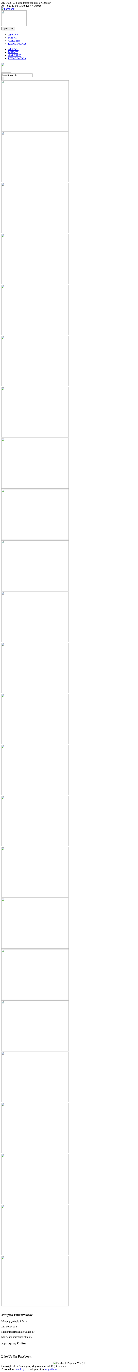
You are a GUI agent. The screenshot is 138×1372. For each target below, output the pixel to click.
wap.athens (51, 1369)
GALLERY (14, 40)
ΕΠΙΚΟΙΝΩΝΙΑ (17, 43)
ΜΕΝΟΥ (13, 37)
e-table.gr (20, 1369)
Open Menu (8, 28)
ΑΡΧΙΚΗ (13, 34)
